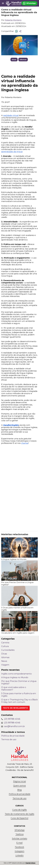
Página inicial (19, 781)
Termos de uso (8, 739)
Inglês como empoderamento (16, 673)
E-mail (19, 843)
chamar (24, 443)
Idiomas (23, 60)
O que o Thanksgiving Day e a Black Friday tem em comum (19, 700)
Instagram (19, 851)
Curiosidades (8, 650)
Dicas (14, 60)
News (4, 661)
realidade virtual (11, 115)
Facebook (19, 847)
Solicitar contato (19, 838)
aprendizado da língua (11, 152)
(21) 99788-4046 (12, 719)
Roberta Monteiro (13, 20)
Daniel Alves (30, 863)
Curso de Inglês (19, 810)
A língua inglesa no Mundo (14, 677)
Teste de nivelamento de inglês (19, 814)
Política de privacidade (13, 736)
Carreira (5, 642)
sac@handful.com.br (14, 726)
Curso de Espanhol (19, 818)
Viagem (5, 665)
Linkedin (19, 855)
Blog (19, 790)
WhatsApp (20, 830)
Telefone (19, 834)
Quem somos (19, 785)
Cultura (5, 646)
